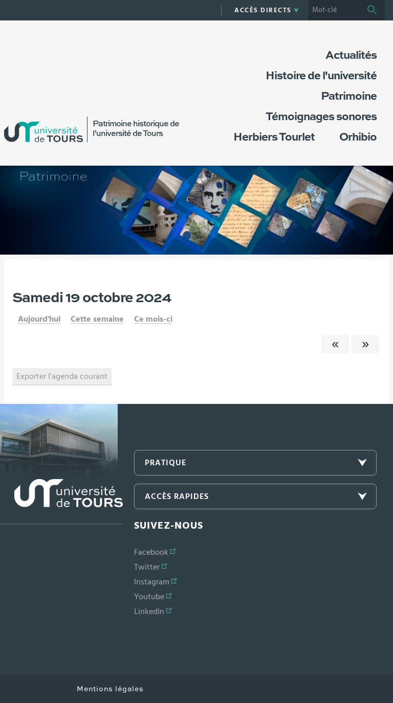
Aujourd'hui (39, 319)
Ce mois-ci (153, 319)
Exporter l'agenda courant (61, 376)
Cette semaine (97, 319)
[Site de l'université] (61, 502)
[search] (333, 10)
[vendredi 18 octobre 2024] (335, 344)
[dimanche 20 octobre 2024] (365, 344)
